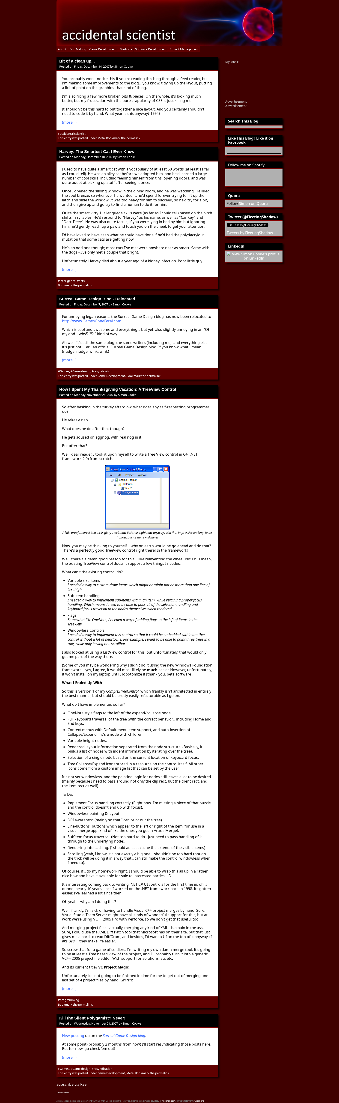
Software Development (151, 49)
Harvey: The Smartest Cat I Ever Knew (96, 151)
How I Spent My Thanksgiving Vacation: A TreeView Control (117, 389)
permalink (133, 138)
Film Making (77, 49)
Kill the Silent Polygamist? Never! (92, 1018)
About (62, 49)
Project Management (184, 49)
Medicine (126, 49)
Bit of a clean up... (77, 61)
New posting (73, 1035)
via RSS (80, 1084)
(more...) (69, 122)
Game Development (103, 49)
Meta (101, 138)
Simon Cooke (123, 66)
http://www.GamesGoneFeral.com (91, 320)
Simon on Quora (253, 203)
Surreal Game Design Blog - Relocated (97, 299)
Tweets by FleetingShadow (250, 232)
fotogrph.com (168, 1100)
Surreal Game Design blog (124, 1035)
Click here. (199, 1100)
